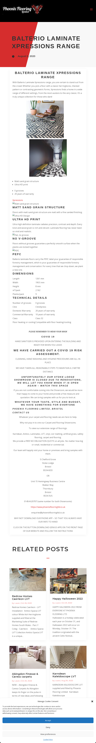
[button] (92, 701)
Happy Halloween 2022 (67, 598)
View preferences (48, 734)
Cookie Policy (48, 740)
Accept (48, 720)
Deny (48, 727)
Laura (17, 603)
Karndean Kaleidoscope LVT (64, 675)
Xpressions (17, 200)
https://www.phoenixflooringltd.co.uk (48, 507)
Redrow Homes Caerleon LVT (22, 597)
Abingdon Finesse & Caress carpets (25, 675)
